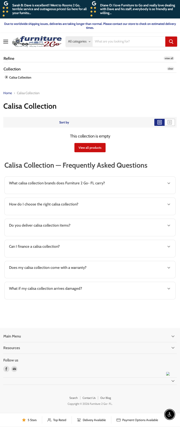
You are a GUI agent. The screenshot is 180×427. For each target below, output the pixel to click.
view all (169, 58)
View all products (90, 148)
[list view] (170, 122)
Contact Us (89, 398)
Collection (12, 69)
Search (73, 398)
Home (7, 93)
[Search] (171, 42)
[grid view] (159, 122)
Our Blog (105, 398)
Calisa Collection (20, 77)
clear (170, 68)
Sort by (64, 122)
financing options (39, 257)
